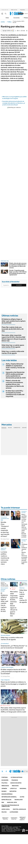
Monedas (4, 427)
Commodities (17, 427)
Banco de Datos (15, 783)
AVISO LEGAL (6, 809)
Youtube (18, 771)
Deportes (13, 791)
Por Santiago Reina (5, 676)
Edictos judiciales (19, 809)
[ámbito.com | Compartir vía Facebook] (18, 30)
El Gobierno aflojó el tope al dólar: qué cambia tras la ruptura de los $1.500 (13, 321)
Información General (9, 797)
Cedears (24, 427)
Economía (16, 18)
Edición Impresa (7, 794)
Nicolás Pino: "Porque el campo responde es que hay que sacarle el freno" (5, 529)
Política (9, 22)
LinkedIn (14, 771)
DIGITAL (5, 818)
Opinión (4, 788)
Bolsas (10, 427)
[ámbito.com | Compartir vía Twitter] (20, 30)
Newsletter (23, 771)
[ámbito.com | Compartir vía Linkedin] (22, 30)
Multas (4, 812)
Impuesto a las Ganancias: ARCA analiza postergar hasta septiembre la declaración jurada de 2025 (16, 375)
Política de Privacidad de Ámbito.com (10, 805)
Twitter (2, 771)
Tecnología (18, 799)
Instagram (10, 771)
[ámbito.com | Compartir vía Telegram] (24, 30)
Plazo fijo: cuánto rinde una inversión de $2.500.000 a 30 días (12, 329)
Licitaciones (14, 812)
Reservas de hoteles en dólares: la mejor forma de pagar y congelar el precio (14, 684)
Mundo (4, 791)
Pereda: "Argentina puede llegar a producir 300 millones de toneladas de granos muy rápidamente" (18, 273)
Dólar (7, 18)
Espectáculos (6, 799)
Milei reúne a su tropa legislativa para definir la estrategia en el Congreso (14, 97)
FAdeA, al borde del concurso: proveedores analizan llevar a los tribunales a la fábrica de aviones (18, 265)
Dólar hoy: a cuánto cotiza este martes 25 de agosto (13, 352)
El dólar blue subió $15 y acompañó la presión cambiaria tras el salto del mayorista (15, 393)
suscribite (21, 13)
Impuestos (22, 9)
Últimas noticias (16, 777)
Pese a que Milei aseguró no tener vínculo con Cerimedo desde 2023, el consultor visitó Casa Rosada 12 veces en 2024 (24, 526)
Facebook (6, 771)
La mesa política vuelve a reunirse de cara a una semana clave (5, 558)
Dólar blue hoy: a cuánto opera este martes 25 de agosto (13, 346)
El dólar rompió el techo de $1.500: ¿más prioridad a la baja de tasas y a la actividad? (14, 672)
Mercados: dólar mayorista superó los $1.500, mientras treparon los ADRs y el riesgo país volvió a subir (13, 710)
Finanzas (15, 780)
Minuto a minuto (14, 588)
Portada (5, 777)
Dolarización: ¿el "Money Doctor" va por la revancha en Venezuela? (14, 647)
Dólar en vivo (14, 9)
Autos (22, 797)
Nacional (23, 788)
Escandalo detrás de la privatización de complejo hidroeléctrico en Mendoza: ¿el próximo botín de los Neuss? (13, 103)
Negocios (15, 786)
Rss (3, 802)
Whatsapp (22, 771)
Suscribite (19, 285)
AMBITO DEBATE (23, 818)
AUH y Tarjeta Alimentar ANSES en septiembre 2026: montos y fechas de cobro (15, 366)
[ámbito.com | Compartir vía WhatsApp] (15, 30)
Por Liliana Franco (5, 539)
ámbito (3, 22)
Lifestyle (13, 788)
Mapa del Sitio (12, 802)
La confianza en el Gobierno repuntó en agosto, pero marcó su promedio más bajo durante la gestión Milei (24, 553)
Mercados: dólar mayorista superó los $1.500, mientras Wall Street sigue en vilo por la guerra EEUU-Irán (14, 338)
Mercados (5, 786)
